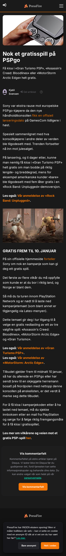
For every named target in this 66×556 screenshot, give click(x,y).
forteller (49, 259)
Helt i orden (50, 545)
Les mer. (21, 538)
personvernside (32, 477)
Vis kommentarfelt (33, 486)
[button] (33, 471)
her (28, 438)
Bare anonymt (28, 545)
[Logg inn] (5, 6)
